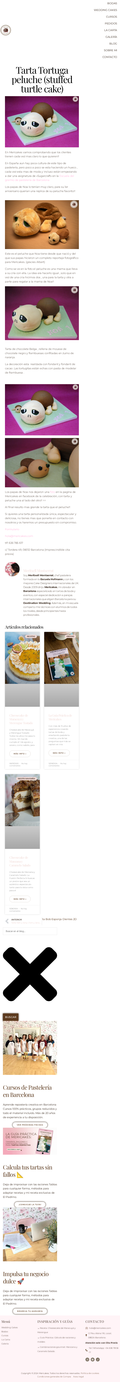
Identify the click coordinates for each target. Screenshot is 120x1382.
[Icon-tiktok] (98, 1359)
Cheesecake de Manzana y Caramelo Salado (19, 861)
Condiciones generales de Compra (54, 1376)
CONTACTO (109, 57)
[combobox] (30, 931)
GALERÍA (111, 37)
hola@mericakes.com (19, 536)
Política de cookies (90, 1373)
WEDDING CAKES (105, 10)
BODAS (112, 3)
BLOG (113, 43)
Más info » (20, 754)
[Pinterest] (93, 1359)
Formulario (12, 529)
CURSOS (111, 16)
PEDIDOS (111, 23)
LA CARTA (110, 30)
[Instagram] (87, 1359)
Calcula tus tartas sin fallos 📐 (27, 1170)
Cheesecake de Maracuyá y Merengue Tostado (21, 719)
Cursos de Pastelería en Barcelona (27, 1090)
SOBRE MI (110, 50)
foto (52, 492)
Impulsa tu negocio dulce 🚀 (25, 1277)
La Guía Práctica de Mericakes (60, 717)
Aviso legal (78, 1376)
